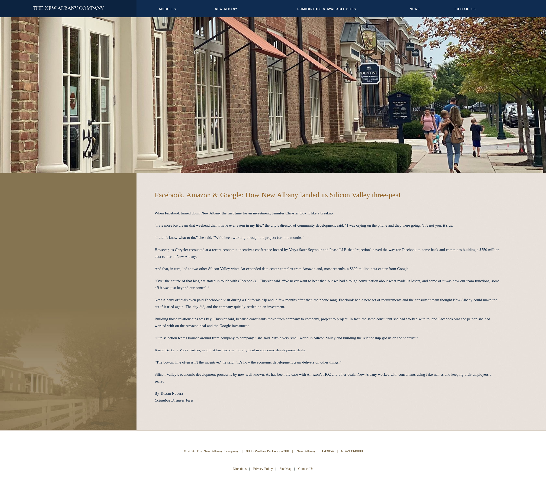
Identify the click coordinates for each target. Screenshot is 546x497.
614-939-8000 (352, 451)
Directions (240, 469)
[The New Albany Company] (68, 7)
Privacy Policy (263, 469)
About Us (167, 9)
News (415, 9)
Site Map (285, 469)
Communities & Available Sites (326, 9)
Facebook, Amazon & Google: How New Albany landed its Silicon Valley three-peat (278, 195)
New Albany (226, 9)
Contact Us (465, 9)
